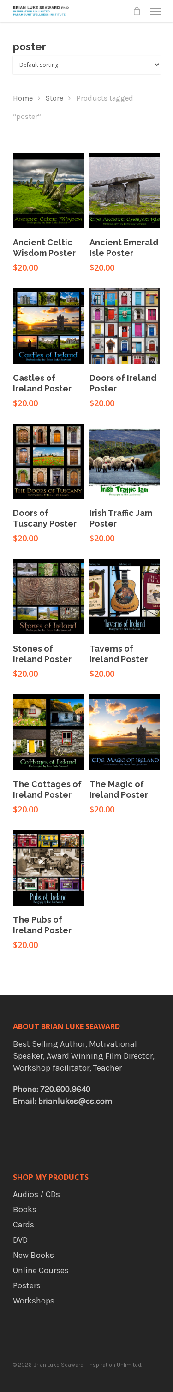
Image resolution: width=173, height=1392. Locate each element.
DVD (20, 1240)
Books (24, 1209)
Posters (27, 1285)
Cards (23, 1225)
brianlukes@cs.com (75, 1101)
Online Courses (41, 1270)
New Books (33, 1255)
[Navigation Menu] (155, 11)
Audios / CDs (36, 1194)
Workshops (33, 1301)
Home (23, 98)
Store (54, 98)
